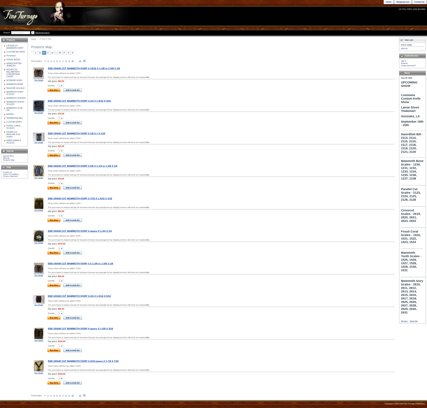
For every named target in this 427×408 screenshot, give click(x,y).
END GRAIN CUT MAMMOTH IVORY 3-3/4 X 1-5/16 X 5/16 (79, 296)
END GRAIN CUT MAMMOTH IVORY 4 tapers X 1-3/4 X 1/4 (80, 231)
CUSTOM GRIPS (14, 122)
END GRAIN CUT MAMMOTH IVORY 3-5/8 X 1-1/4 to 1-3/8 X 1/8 (82, 166)
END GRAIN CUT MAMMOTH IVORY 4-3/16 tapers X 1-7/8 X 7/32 (83, 361)
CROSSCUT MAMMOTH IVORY (15, 47)
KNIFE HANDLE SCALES (13, 141)
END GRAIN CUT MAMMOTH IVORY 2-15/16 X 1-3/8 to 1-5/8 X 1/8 (84, 68)
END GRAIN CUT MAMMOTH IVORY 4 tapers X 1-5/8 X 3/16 (80, 328)
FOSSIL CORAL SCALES (13, 127)
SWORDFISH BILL (14, 118)
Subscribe (414, 321)
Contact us (7, 172)
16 (80, 61)
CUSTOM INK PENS (15, 52)
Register (404, 63)
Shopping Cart (402, 2)
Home (33, 39)
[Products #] (32, 51)
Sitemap (6, 158)
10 (73, 61)
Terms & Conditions (11, 174)
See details (38, 80)
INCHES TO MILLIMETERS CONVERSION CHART (13, 73)
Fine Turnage (21, 14)
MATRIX (10, 114)
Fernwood (11, 56)
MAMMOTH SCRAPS (16, 98)
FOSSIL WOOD (13, 59)
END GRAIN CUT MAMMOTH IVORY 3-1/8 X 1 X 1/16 (76, 133)
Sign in (403, 61)
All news (404, 321)
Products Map (8, 160)
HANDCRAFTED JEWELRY (14, 64)
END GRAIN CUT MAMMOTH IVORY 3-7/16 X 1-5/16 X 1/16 (80, 198)
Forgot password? (408, 66)
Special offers (8, 156)
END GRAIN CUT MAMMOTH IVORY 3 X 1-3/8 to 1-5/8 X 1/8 (80, 263)
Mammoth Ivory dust (15, 88)
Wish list (404, 49)
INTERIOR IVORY (14, 80)
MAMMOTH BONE (14, 84)
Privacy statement (10, 176)
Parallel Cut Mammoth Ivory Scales (13, 134)
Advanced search (42, 33)
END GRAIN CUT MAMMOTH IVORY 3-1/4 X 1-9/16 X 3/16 (79, 101)
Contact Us (419, 2)
